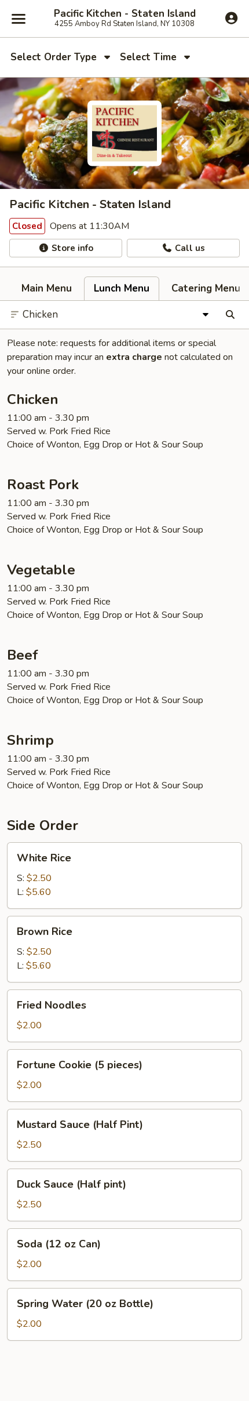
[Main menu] (18, 18)
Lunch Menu (121, 288)
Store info (71, 248)
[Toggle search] (230, 314)
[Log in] (231, 18)
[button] (124, 875)
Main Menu (46, 288)
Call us (189, 248)
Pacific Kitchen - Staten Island (125, 14)
